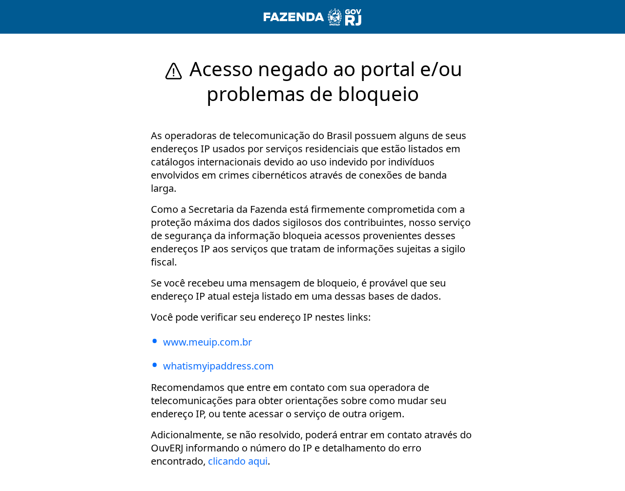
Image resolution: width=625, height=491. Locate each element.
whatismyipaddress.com (218, 365)
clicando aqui (238, 461)
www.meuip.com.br (207, 341)
